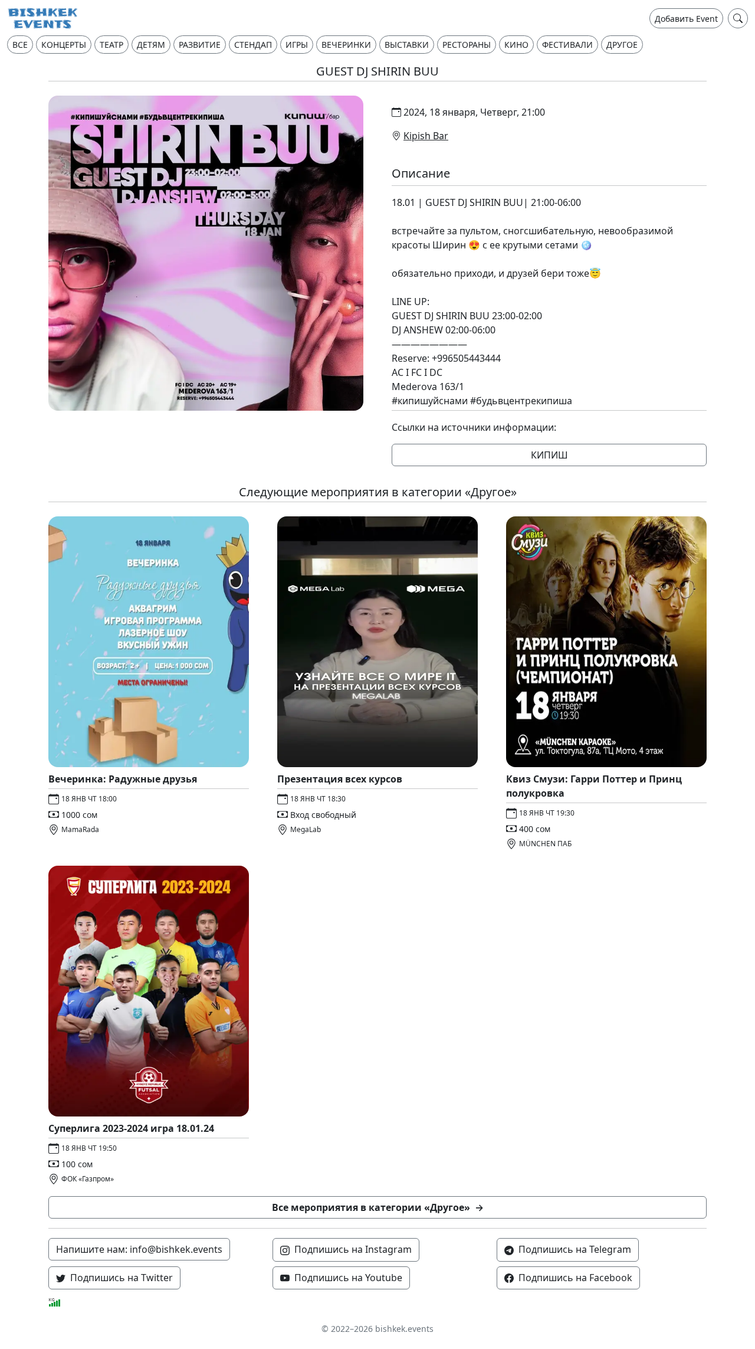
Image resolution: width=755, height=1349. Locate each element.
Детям (151, 44)
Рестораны (466, 44)
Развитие (200, 44)
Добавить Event (686, 18)
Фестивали (567, 44)
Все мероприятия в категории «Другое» (378, 1207)
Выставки (407, 44)
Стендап (253, 44)
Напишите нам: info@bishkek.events (139, 1249)
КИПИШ (549, 454)
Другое (622, 44)
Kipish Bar (425, 135)
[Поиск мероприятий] (738, 18)
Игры (296, 44)
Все (20, 44)
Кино (516, 44)
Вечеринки (346, 44)
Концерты (63, 44)
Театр (111, 44)
